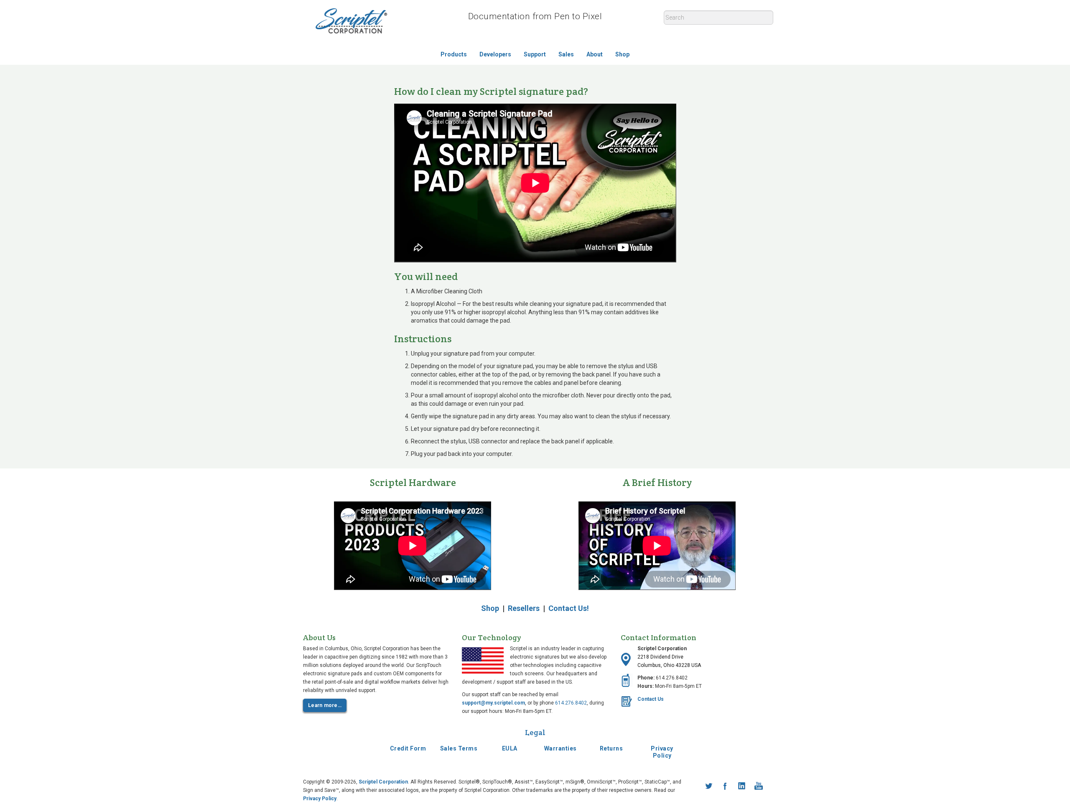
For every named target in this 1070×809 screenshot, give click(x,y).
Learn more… (324, 705)
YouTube (758, 786)
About (594, 54)
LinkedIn (742, 786)
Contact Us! (568, 608)
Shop (622, 54)
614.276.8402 (571, 703)
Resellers (524, 608)
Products (454, 54)
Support (535, 54)
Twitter (708, 786)
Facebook (725, 786)
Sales (566, 54)
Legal (535, 732)
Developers (495, 54)
